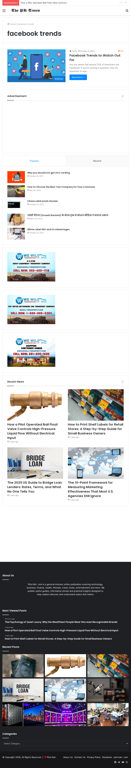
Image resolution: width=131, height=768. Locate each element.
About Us (68, 757)
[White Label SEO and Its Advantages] (16, 234)
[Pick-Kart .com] (25, 10)
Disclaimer (107, 757)
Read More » (78, 77)
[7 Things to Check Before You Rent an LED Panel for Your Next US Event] (65, 714)
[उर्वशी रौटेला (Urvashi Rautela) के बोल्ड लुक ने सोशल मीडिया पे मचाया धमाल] (16, 220)
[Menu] (4, 11)
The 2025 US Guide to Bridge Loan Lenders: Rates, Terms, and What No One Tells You (34, 487)
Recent (97, 160)
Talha (74, 51)
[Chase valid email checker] (16, 205)
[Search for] (127, 11)
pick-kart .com (121, 757)
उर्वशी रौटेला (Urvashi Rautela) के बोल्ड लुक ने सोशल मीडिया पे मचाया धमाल (67, 215)
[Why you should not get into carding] (16, 177)
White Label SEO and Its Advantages (48, 229)
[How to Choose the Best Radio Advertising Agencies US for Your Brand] (108, 690)
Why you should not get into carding (48, 172)
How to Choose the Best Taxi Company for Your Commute (61, 186)
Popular (34, 160)
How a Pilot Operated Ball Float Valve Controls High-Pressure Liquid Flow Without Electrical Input (69, 2)
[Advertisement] (65, 126)
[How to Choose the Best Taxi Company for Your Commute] (16, 191)
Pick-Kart (51, 757)
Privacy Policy (93, 757)
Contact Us (79, 757)
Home (12, 24)
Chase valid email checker (42, 201)
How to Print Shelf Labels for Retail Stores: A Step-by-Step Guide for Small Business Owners (95, 429)
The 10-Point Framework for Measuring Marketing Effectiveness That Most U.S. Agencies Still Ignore (91, 489)
